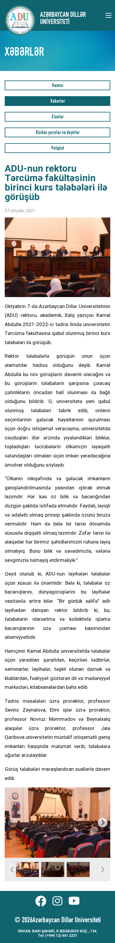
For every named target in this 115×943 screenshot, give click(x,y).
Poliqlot (57, 148)
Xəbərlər (57, 101)
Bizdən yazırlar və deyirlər (58, 133)
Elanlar (58, 117)
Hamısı (57, 85)
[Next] (102, 822)
